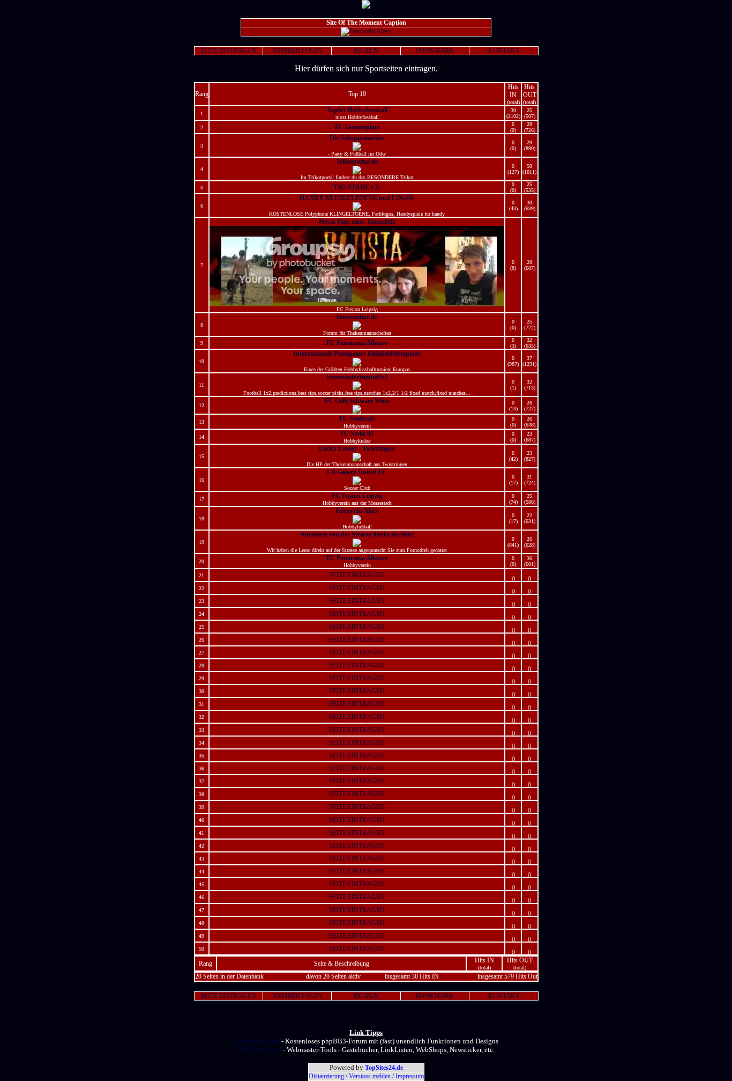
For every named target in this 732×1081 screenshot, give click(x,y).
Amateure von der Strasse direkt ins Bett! (357, 534)
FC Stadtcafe (357, 418)
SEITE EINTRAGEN (228, 50)
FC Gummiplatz (357, 127)
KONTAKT (503, 50)
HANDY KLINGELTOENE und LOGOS (357, 198)
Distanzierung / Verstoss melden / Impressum (366, 1076)
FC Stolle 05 (357, 433)
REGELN (365, 50)
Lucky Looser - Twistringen (357, 448)
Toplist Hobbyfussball (357, 110)
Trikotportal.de (357, 161)
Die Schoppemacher (357, 138)
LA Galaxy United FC (357, 472)
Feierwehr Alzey (357, 510)
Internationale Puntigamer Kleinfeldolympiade (357, 353)
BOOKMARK (434, 50)
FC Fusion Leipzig (357, 495)
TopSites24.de (384, 1067)
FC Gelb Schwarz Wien (357, 401)
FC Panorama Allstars (356, 343)
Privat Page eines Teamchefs (357, 221)
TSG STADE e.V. (356, 187)
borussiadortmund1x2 (357, 377)
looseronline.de (357, 317)
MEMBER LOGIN (297, 50)
